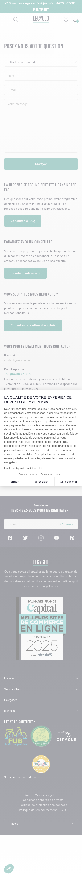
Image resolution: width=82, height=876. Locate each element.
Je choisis (41, 481)
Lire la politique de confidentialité (23, 468)
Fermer (14, 481)
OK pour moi (68, 481)
